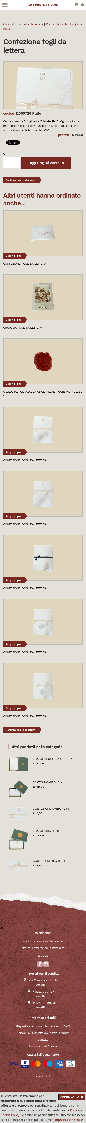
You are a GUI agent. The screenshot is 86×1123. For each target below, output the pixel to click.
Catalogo (9, 24)
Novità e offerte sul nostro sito (43, 948)
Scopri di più (13, 255)
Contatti (43, 1039)
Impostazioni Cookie (43, 1046)
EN (45, 1076)
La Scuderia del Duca (42, 4)
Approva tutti (71, 1097)
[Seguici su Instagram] (46, 965)
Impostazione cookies (69, 1120)
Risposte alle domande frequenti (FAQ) (43, 1026)
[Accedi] (82, 4)
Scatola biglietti (46, 831)
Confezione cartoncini (51, 808)
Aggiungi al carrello (46, 163)
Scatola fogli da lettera (52, 758)
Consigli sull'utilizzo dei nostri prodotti (42, 1032)
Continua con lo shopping (20, 180)
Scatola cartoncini (48, 782)
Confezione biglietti (49, 860)
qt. (5, 153)
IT (50, 1076)
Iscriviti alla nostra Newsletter (43, 941)
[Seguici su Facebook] (40, 965)
